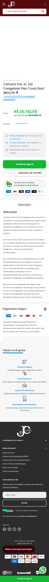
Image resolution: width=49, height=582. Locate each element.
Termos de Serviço (11, 471)
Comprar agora (24, 164)
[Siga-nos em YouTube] (14, 529)
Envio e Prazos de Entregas (14, 464)
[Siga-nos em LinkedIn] (19, 529)
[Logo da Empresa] (9, 511)
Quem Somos (8, 452)
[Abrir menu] (4, 4)
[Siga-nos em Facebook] (4, 529)
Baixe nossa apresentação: (18, 549)
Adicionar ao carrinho (30, 172)
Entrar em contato (10, 467)
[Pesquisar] (42, 11)
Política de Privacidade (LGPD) (15, 456)
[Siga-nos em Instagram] (9, 529)
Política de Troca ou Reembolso (16, 460)
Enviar (24, 503)
